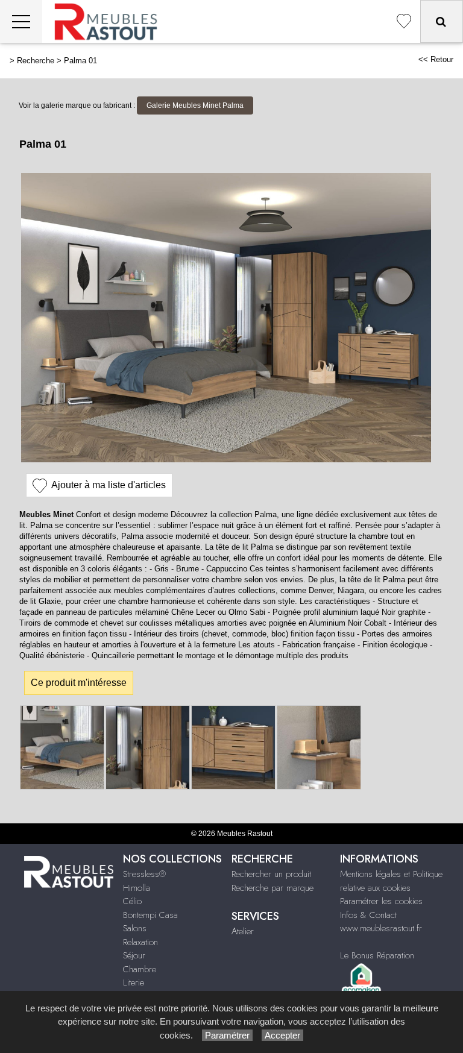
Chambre (139, 969)
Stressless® (144, 874)
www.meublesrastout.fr (381, 928)
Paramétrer (227, 1035)
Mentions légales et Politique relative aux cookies (391, 880)
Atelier (243, 931)
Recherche (35, 60)
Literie (133, 982)
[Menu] (21, 21)
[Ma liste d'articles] (404, 21)
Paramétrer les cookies (381, 901)
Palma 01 (80, 60)
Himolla (136, 887)
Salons (134, 928)
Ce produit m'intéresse (79, 682)
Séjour (134, 955)
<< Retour (435, 59)
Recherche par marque (272, 887)
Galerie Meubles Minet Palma (195, 105)
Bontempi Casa (150, 915)
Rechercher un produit (271, 874)
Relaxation (140, 942)
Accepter (282, 1035)
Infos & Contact (368, 915)
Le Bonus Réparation (377, 955)
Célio (132, 901)
